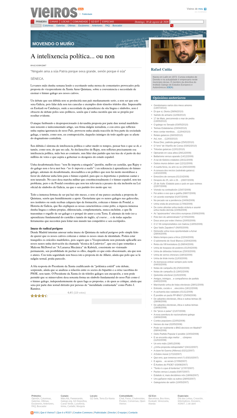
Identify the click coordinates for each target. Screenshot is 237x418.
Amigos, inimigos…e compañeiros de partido (176, 278)
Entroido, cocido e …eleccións (169, 288)
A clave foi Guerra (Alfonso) (167, 350)
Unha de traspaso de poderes (169, 248)
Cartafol (71, 406)
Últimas (71, 25)
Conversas (133, 401)
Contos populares (163, 320)
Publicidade (87, 14)
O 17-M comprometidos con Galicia (171, 224)
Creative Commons (83, 412)
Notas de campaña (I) (164, 271)
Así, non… (159, 138)
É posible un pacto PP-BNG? (168, 295)
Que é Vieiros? (47, 412)
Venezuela (163, 401)
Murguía (80, 406)
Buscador (117, 25)
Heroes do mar (161, 324)
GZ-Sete (94, 398)
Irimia (63, 406)
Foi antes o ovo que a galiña (168, 193)
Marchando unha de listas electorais (172, 284)
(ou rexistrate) (200, 12)
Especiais (108, 21)
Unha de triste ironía (164, 258)
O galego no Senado (164, 124)
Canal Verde (67, 403)
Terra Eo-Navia (107, 398)
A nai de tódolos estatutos (166, 160)
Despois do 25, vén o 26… (167, 180)
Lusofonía (79, 403)
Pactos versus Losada (165, 372)
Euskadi (152, 401)
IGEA (169, 87)
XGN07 (181, 403)
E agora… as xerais (163, 361)
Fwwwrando (76, 398)
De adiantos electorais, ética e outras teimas (176, 305)
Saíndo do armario (163, 115)
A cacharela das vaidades (167, 292)
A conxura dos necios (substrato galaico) (174, 170)
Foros (128, 398)
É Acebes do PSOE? (164, 364)
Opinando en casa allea (166, 153)
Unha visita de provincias (166, 204)
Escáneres (83, 25)
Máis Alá (65, 398)
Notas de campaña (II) (165, 268)
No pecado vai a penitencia (167, 200)
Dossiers (195, 401)
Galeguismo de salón (164, 382)
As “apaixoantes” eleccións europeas (172, 213)
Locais (65, 21)
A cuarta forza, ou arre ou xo (168, 167)
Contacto (133, 412)
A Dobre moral (161, 354)
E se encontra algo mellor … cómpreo (173, 337)
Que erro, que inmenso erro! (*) (169, 357)
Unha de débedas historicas (168, 251)
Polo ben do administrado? (167, 217)
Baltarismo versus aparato (167, 156)
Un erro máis (160, 343)
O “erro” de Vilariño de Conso (168, 146)
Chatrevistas (138, 398)
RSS (36, 412)
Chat (121, 398)
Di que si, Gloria (162, 111)
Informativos (184, 401)
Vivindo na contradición (165, 189)
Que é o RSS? (64, 412)
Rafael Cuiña (161, 69)
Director (112, 412)
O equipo (122, 412)
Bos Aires (164, 398)
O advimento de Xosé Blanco (168, 241)
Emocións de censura (165, 176)
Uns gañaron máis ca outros (168, 379)
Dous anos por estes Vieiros (168, 220)
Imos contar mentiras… (165, 131)
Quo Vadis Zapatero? (164, 227)
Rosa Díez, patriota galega (167, 142)
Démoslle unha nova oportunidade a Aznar (175, 231)
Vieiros (58, 12)
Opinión (36, 25)
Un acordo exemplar (164, 197)
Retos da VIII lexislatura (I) (167, 244)
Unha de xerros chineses (166, 255)
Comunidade (80, 21)
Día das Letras (185, 398)
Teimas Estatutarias (163, 128)
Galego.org (66, 401)
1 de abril (191, 403)
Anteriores (97, 25)
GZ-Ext (95, 21)
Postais (123, 401)
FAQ (107, 25)
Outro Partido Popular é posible (169, 334)
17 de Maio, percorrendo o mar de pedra (174, 118)
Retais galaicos (161, 135)
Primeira (41, 21)
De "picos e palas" (163, 311)
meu (201, 8)
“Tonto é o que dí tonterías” (167, 368)
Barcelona (153, 398)
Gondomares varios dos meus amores (173, 105)
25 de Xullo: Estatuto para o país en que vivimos (178, 183)
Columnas (48, 25)
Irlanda (152, 403)
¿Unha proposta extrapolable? (169, 347)
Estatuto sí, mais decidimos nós (169, 375)
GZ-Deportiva (80, 401)
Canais (54, 21)
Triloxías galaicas (162, 149)
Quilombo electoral (163, 275)
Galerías (60, 25)
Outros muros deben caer (166, 163)
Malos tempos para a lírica (167, 237)
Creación (198, 398)
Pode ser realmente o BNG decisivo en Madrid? (178, 328)
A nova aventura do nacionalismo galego (174, 314)
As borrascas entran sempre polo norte (173, 262)
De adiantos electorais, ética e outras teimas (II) (177, 299)
